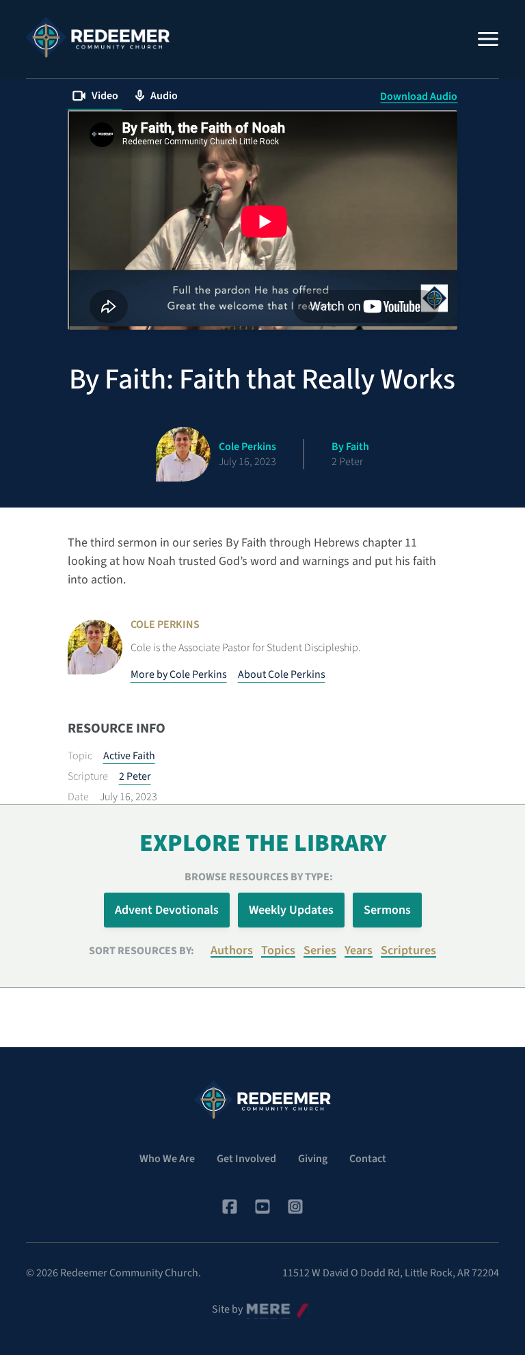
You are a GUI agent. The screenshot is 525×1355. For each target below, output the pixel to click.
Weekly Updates (291, 910)
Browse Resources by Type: (259, 876)
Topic (80, 755)
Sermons (387, 910)
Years (359, 950)
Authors (232, 950)
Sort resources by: (141, 950)
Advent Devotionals (167, 910)
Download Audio (418, 96)
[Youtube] (262, 1206)
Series (320, 950)
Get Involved (246, 1158)
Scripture (88, 776)
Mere (257, 1305)
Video (105, 95)
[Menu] (488, 39)
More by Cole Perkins (179, 674)
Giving (312, 1158)
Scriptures (408, 950)
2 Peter (135, 776)
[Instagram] (295, 1206)
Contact (367, 1158)
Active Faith (129, 755)
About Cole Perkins (281, 674)
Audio (164, 95)
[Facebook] (229, 1206)
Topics (278, 950)
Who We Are (167, 1158)
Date (78, 796)
